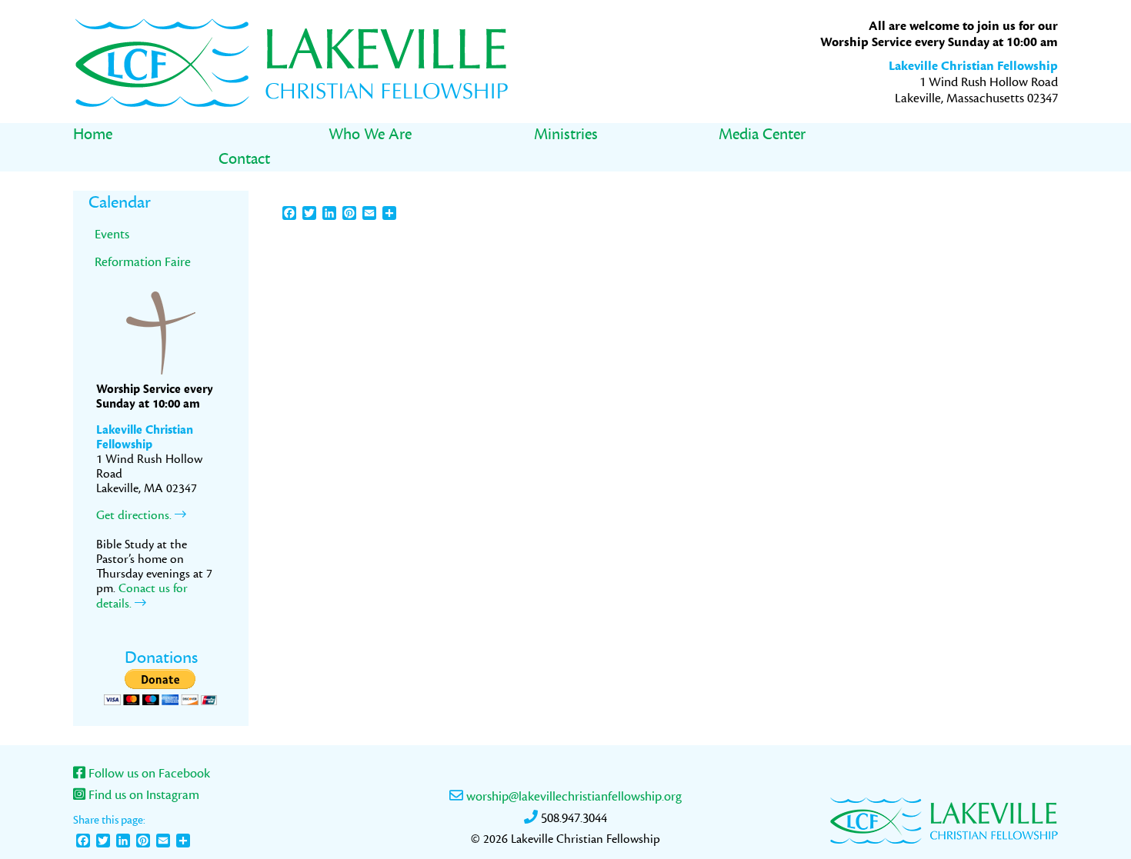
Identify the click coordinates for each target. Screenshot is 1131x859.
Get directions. (135, 515)
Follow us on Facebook (147, 773)
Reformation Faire (143, 262)
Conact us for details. (142, 596)
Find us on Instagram (142, 795)
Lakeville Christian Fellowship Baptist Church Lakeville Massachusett (292, 61)
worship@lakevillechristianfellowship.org (572, 796)
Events (112, 234)
